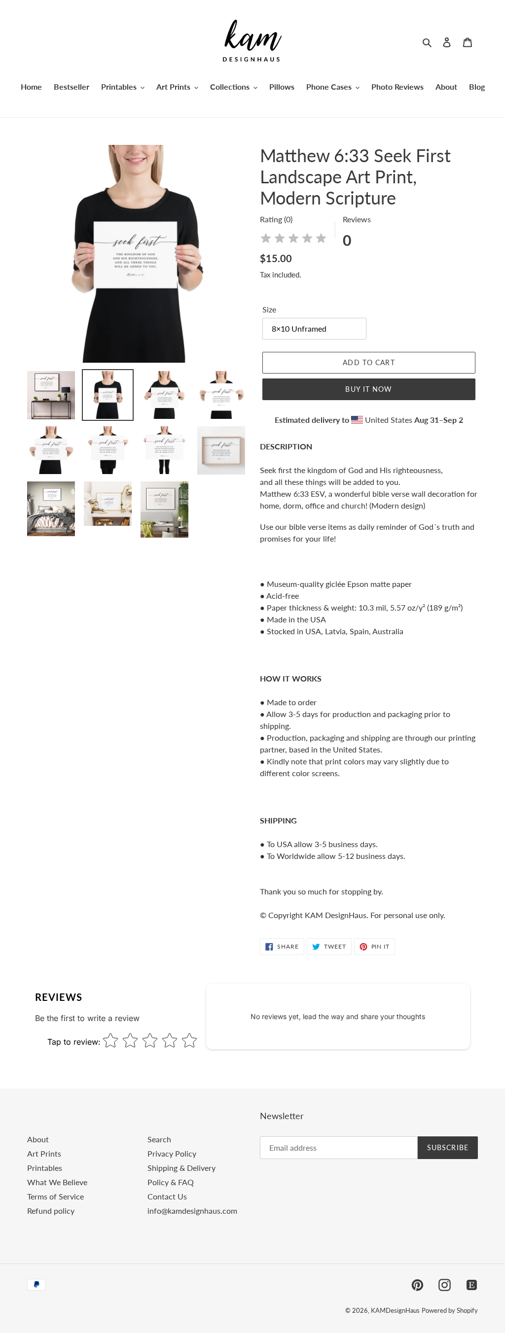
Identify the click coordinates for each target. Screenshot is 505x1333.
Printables (44, 1167)
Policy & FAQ (170, 1182)
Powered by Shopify (450, 1310)
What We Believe (57, 1182)
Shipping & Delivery (181, 1167)
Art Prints (44, 1153)
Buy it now (368, 389)
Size (269, 309)
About (38, 1139)
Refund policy (50, 1210)
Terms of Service (55, 1196)
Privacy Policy (171, 1153)
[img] (293, 240)
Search (159, 1139)
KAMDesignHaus (395, 1310)
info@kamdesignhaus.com (192, 1210)
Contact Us (167, 1196)
